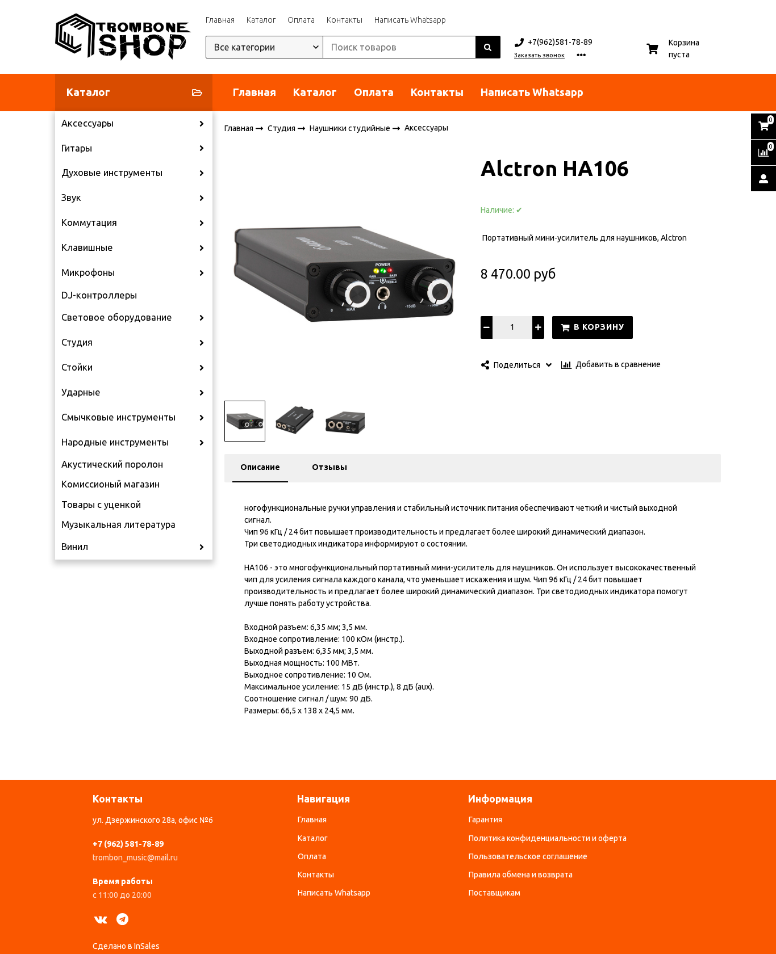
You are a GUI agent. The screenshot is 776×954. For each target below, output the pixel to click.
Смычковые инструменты (118, 417)
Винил (74, 546)
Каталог (261, 19)
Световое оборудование (116, 317)
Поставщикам (494, 892)
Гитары (76, 148)
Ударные (81, 392)
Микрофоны (88, 272)
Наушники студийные (351, 127)
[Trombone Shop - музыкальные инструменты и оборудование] (123, 37)
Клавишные (87, 247)
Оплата (301, 19)
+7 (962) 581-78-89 (128, 843)
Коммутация (89, 222)
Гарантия (485, 819)
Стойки (77, 367)
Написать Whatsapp (410, 19)
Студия (77, 342)
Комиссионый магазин (110, 484)
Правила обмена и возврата (521, 874)
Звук (71, 197)
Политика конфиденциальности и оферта (548, 838)
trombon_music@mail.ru (135, 857)
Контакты (344, 19)
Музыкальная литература (118, 524)
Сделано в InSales (126, 946)
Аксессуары (87, 123)
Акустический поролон (112, 464)
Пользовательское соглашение (528, 856)
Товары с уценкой (101, 504)
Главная (220, 19)
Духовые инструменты (111, 172)
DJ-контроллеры (99, 295)
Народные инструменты (115, 442)
